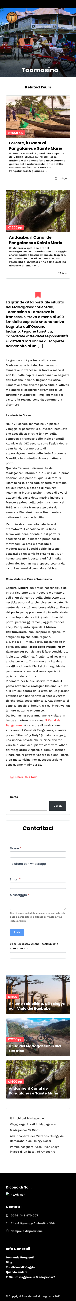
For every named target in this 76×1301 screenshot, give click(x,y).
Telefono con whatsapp (28, 864)
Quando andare (16, 1272)
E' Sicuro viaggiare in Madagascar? (30, 1277)
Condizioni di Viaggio (20, 1267)
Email (15, 879)
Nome (15, 848)
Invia (17, 932)
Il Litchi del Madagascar (27, 1118)
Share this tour (26, 777)
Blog (9, 1262)
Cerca (14, 797)
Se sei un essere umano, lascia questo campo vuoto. (34, 946)
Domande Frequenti (20, 1257)
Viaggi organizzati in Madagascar (33, 1124)
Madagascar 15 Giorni (25, 1130)
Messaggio (19, 895)
